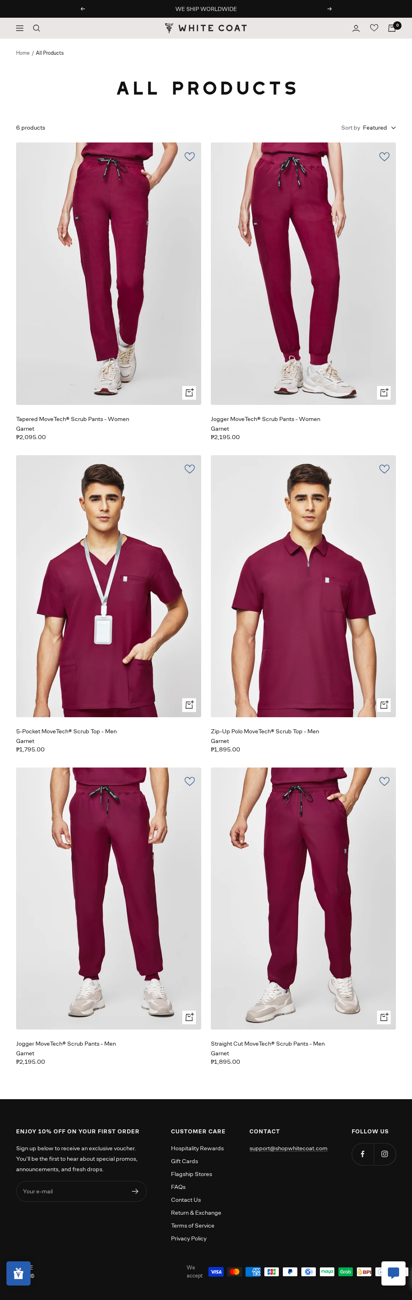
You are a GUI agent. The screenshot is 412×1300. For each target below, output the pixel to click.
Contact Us (186, 1199)
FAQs (178, 1187)
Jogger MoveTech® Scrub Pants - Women (265, 419)
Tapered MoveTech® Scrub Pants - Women (72, 419)
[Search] (36, 28)
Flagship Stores (191, 1174)
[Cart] (392, 28)
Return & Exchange (196, 1212)
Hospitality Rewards (197, 1148)
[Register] (135, 1191)
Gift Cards (184, 1161)
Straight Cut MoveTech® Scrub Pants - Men (268, 1043)
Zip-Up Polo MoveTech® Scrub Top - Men (265, 731)
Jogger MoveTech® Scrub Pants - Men (66, 1043)
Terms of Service (192, 1225)
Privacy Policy (188, 1238)
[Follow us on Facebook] (363, 1154)
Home (23, 53)
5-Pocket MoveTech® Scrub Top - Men (66, 731)
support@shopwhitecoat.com (288, 1148)
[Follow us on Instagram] (385, 1154)
